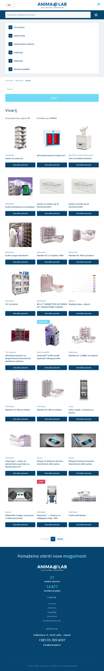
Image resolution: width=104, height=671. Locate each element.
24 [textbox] (29, 118)
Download (52, 616)
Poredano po (43, 118)
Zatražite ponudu (20, 165)
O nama (52, 603)
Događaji (52, 612)
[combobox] (30, 118)
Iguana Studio (70, 665)
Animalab (9, 80)
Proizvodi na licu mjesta (16, 118)
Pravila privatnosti (52, 620)
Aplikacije (19, 80)
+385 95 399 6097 (52, 640)
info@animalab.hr (52, 645)
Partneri (52, 607)
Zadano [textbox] (53, 118)
